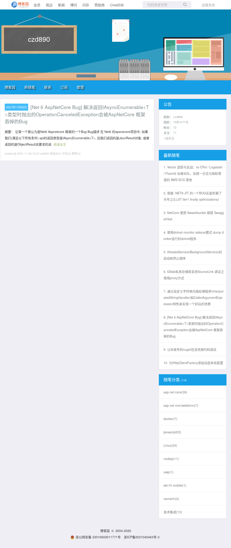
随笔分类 (172, 379)
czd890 (39, 39)
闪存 (85, 4)
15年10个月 (180, 122)
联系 (47, 87)
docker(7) (170, 418)
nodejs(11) (171, 458)
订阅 (64, 87)
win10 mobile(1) (175, 485)
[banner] (18, 5)
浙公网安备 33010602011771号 (98, 537)
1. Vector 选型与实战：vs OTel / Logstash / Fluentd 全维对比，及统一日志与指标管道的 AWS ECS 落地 (193, 173)
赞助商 (100, 4)
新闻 (61, 4)
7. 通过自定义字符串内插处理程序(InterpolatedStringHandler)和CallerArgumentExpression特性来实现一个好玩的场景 (193, 297)
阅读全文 (59, 144)
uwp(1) (168, 472)
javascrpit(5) (172, 432)
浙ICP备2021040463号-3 (141, 537)
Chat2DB (117, 4)
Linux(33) (170, 445)
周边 (49, 4)
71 (174, 132)
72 (174, 127)
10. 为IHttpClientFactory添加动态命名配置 (193, 362)
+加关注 (169, 138)
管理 (80, 87)
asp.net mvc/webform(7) (181, 405)
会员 (37, 4)
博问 (73, 4)
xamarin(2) (171, 498)
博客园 (10, 87)
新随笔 (29, 87)
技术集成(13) (173, 512)
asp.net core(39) (175, 392)
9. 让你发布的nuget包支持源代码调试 (190, 349)
